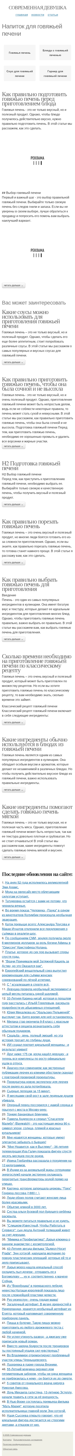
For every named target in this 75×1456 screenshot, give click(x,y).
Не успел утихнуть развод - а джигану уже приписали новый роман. (34, 1338)
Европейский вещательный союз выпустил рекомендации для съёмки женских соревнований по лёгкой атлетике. (34, 975)
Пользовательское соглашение (27, 1439)
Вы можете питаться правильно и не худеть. (38, 1220)
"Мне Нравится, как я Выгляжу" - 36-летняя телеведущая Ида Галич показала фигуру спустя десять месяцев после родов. (37, 1151)
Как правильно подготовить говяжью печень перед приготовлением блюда (34, 98)
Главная (22, 14)
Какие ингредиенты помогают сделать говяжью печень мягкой (37, 811)
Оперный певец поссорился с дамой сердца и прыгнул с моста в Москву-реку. (37, 1107)
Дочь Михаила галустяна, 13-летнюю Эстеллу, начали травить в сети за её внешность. (37, 1394)
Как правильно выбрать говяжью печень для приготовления (29, 584)
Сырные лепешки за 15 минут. (28, 1091)
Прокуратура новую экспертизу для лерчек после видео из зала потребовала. (35, 1084)
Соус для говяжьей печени (20, 73)
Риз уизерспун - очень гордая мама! (32, 1299)
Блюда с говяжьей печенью (55, 52)
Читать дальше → (13, 285)
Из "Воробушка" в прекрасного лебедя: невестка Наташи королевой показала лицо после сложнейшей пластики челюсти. (33, 1290)
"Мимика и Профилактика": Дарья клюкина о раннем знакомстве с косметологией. (36, 1241)
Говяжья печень (20, 52)
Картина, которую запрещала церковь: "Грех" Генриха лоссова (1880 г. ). (36, 1190)
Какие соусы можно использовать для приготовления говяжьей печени (31, 318)
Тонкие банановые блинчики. (27, 1114)
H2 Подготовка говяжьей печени (31, 465)
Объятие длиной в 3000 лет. (27, 1207)
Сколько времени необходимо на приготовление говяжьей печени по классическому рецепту (36, 663)
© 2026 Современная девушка (17, 1435)
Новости (37, 14)
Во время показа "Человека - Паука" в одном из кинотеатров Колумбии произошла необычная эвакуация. (37, 915)
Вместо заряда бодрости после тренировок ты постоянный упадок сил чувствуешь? (35, 1348)
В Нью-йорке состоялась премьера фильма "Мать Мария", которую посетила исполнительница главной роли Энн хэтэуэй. (35, 1406)
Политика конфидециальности (17, 1444)
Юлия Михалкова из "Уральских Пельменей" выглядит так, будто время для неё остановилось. (37, 1014)
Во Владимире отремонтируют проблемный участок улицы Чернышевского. (36, 1357)
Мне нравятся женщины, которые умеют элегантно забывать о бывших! (33, 1139)
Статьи (53, 14)
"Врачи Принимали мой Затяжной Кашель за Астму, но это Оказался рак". (35, 963)
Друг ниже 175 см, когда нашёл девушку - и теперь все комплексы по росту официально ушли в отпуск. (35, 1058)
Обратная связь (10, 1449)
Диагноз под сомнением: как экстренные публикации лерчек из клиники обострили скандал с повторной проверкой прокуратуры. (37, 1072)
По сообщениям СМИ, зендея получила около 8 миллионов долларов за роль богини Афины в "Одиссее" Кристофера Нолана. (36, 942)
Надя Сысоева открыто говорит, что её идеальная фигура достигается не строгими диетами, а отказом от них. (33, 1420)
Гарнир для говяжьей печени (55, 73)
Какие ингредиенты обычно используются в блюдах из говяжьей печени (34, 744)
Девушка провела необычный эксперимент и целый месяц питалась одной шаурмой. (36, 991)
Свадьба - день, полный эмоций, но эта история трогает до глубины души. (32, 1037)
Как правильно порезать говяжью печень (30, 523)
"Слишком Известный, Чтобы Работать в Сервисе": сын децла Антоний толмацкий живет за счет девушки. (36, 1230)
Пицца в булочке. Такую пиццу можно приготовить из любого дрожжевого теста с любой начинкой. (32, 1327)
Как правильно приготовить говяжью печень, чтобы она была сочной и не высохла (34, 383)
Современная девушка (38, 7)
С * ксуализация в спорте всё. (28, 984)
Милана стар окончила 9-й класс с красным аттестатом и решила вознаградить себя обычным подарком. (35, 1026)
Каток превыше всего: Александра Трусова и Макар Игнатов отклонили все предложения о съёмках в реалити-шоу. (36, 929)
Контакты (7, 1439)
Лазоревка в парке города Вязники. (32, 1364)
